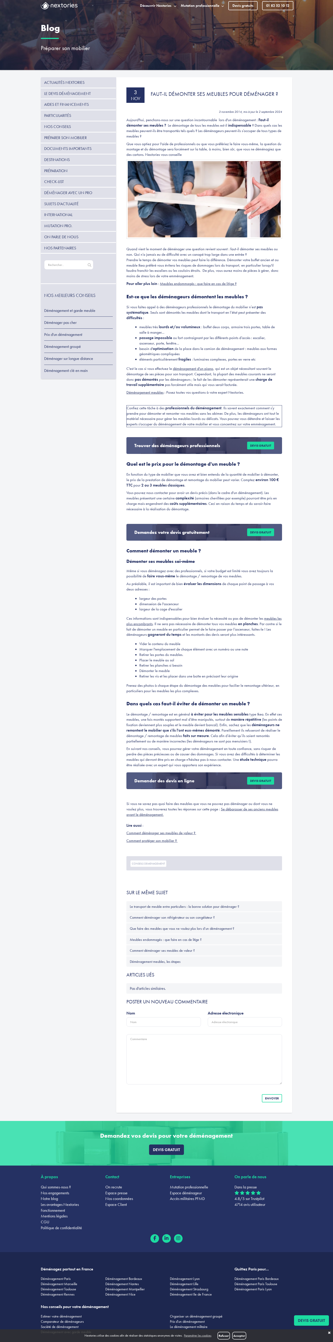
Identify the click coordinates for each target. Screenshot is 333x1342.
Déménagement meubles (145, 392)
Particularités (57, 115)
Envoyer (272, 1098)
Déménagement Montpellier (125, 1289)
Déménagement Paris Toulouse (255, 1284)
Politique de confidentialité (61, 1227)
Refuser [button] (224, 1336)
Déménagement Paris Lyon (253, 1289)
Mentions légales (54, 1216)
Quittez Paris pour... (251, 1269)
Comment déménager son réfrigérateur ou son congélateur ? (172, 917)
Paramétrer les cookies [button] (197, 1335)
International (58, 214)
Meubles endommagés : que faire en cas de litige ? (198, 283)
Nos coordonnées (119, 1198)
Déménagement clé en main (66, 370)
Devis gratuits (242, 5)
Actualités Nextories (64, 82)
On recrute (113, 1187)
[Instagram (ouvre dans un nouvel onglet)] (178, 1238)
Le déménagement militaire (189, 1326)
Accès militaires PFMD (187, 1198)
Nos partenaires (60, 248)
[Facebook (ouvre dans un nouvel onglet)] (154, 1238)
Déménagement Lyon (185, 1278)
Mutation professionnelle (189, 1187)
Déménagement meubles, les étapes (155, 961)
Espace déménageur (186, 1192)
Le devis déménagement (67, 93)
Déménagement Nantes (122, 1284)
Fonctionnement (53, 1210)
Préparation (56, 170)
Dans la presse (245, 1187)
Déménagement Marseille (59, 1284)
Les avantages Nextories (60, 1204)
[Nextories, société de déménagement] (59, 6)
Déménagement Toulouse (58, 1289)
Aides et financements (66, 104)
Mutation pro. (58, 225)
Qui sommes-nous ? (56, 1187)
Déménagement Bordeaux (123, 1278)
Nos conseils (57, 126)
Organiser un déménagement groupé (196, 1316)
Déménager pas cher (60, 322)
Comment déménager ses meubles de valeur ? (161, 832)
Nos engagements (55, 1192)
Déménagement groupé (62, 346)
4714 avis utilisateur (249, 1204)
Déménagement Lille (184, 1284)
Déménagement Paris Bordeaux (256, 1278)
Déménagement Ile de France (191, 1294)
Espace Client (116, 1204)
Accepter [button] (239, 1336)
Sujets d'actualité (61, 203)
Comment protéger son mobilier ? (152, 840)
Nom (130, 1013)
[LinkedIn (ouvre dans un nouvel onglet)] (166, 1238)
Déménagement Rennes (58, 1294)
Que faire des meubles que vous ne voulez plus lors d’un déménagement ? (182, 928)
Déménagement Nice (120, 1294)
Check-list (54, 181)
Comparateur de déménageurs (62, 1321)
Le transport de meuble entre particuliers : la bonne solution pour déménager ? (184, 906)
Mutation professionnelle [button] (200, 5)
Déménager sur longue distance (68, 358)
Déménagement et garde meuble (69, 310)
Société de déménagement (59, 1326)
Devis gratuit (260, 445)
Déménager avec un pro (68, 192)
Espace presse (116, 1192)
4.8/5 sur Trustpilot (249, 1198)
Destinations (57, 159)
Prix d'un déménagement (63, 334)
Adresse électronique (226, 1013)
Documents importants (68, 148)
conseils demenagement (148, 863)
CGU (45, 1221)
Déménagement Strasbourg (189, 1289)
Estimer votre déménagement (61, 1316)
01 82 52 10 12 (277, 5)
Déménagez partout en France (67, 1269)
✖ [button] (329, 1333)
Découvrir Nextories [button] (155, 5)
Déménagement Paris (56, 1278)
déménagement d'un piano (193, 368)
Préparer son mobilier (65, 48)
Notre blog (49, 1198)
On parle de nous (61, 236)
